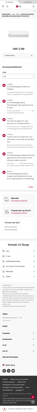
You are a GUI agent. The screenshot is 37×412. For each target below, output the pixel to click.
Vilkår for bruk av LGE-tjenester (19, 379)
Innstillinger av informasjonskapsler (12, 387)
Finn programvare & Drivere (19, 213)
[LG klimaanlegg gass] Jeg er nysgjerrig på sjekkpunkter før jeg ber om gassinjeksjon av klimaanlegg (20, 176)
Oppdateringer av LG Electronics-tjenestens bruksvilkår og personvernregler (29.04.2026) (18, 15)
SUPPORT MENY (10, 55)
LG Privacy (19, 390)
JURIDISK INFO (21, 382)
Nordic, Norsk (10, 365)
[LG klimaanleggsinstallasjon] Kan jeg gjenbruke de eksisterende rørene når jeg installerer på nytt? (21, 157)
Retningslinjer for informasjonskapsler (13, 385)
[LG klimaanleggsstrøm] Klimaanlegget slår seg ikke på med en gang (20, 105)
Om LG (27, 387)
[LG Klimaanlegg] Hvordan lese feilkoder (18, 87)
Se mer (30, 187)
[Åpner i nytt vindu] (4, 371)
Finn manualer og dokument (19, 201)
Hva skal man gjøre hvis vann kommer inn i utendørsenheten (18, 122)
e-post (4, 326)
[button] (18, 339)
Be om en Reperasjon (11, 227)
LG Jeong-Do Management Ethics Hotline (20, 409)
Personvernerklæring (8, 382)
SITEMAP (5, 379)
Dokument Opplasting (11, 229)
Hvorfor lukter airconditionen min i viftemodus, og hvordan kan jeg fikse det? (20, 139)
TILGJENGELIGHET (7, 390)
